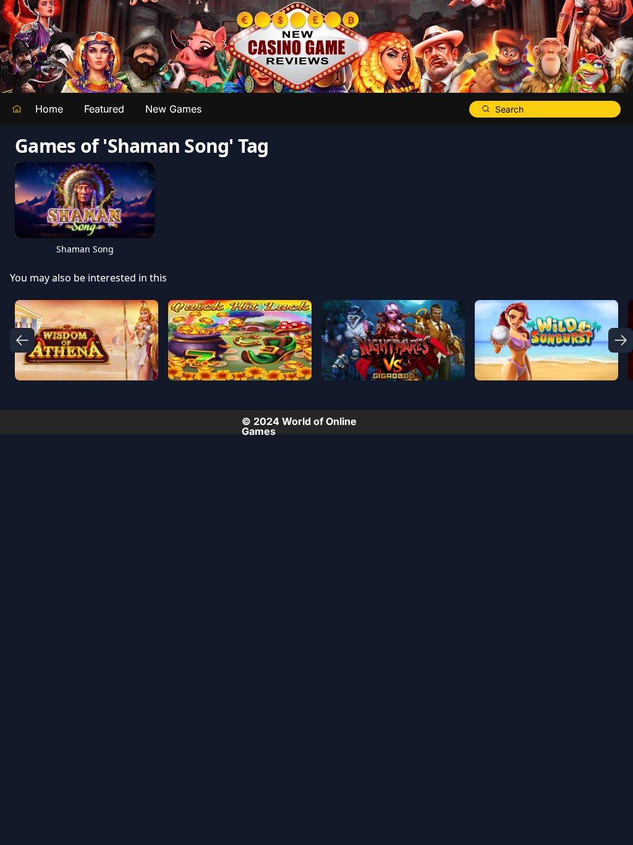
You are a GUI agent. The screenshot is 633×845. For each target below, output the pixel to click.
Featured (104, 109)
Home (49, 109)
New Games (173, 109)
